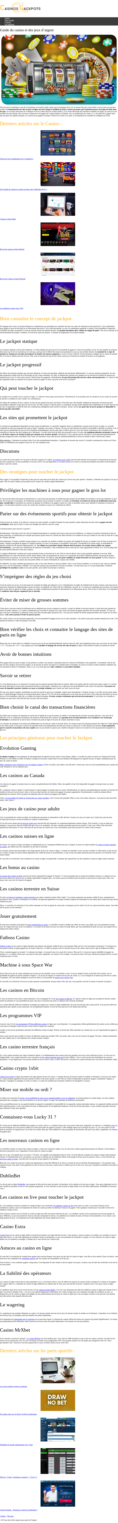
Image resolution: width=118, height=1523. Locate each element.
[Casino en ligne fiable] (58, 204)
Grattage (8, 22)
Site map (10, 1516)
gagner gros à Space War (64, 978)
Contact (3, 1516)
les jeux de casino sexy (28, 823)
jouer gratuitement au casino (38, 925)
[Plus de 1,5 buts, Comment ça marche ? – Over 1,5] (58, 1461)
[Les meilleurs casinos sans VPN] (58, 294)
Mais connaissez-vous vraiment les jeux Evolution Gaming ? (22, 765)
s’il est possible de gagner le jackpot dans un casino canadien (27, 798)
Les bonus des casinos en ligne (11, 876)
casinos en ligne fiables (47, 1290)
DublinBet (21, 1184)
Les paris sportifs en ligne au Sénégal (13, 1386)
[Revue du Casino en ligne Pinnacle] (58, 264)
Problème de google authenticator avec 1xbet (16, 1445)
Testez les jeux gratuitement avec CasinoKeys (16, 159)
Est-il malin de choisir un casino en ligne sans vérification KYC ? (23, 189)
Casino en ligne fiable (8, 219)
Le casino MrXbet (33, 1339)
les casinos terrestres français (52, 1057)
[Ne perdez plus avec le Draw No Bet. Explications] (58, 1400)
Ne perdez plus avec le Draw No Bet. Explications (18, 1414)
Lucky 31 (113, 1125)
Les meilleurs (9, 24)
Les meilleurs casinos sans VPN (11, 308)
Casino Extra (4, 1235)
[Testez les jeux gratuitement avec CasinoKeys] (58, 143)
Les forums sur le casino (62, 460)
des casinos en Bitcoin (64, 999)
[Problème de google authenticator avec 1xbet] (58, 1430)
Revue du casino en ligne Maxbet (12, 249)
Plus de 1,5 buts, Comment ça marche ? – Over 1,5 (18, 1477)
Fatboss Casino (5, 946)
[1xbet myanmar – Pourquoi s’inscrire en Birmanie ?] (58, 1494)
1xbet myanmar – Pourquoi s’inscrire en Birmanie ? (18, 1510)
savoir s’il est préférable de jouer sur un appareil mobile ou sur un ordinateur (47, 1098)
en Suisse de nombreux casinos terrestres (21, 897)
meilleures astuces (28, 1259)
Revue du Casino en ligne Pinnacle (12, 279)
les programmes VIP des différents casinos (31, 1024)
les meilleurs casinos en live (63, 1206)
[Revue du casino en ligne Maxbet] (58, 234)
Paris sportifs (9, 20)
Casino (7, 18)
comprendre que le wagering (23, 1319)
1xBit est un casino (7, 1077)
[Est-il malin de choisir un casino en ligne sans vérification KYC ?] (58, 174)
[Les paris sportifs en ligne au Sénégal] (58, 1370)
